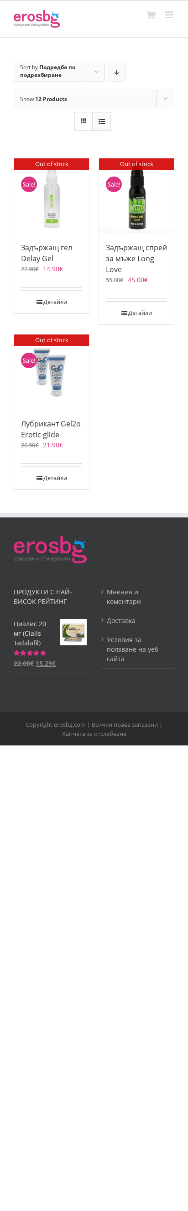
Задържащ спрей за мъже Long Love (136, 258)
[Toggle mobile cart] (151, 15)
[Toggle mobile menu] (169, 15)
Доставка (121, 620)
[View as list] (101, 121)
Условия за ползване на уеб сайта (132, 649)
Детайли (55, 302)
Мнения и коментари (124, 597)
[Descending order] (116, 72)
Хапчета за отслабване (94, 734)
